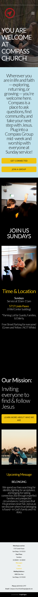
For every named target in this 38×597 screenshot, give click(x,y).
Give (19, 566)
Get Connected (19, 160)
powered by (19, 594)
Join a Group (19, 169)
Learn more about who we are (19, 419)
